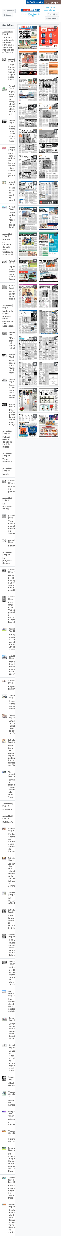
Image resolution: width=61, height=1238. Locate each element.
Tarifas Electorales (35, 2)
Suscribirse (52, 14)
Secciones (9, 11)
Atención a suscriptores (49, 8)
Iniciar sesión (51, 18)
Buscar (8, 15)
